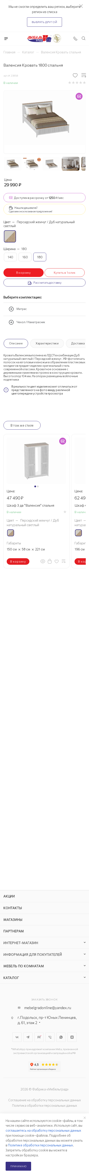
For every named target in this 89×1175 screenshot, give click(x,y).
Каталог (11, 978)
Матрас (21, 309)
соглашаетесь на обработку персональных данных (43, 1130)
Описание (16, 343)
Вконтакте (17, 1037)
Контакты (12, 908)
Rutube (39, 1037)
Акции (9, 896)
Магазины (12, 919)
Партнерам (13, 931)
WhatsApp (61, 1037)
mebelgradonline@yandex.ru (47, 1007)
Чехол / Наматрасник (30, 322)
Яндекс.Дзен (72, 1037)
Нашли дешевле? (26, 207)
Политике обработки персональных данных (40, 1145)
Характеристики (47, 343)
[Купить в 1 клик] (49, 561)
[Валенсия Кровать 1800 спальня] (44, 117)
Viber (50, 1037)
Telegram (28, 1037)
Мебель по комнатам (23, 966)
